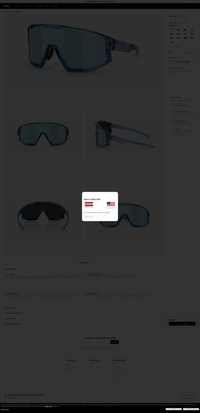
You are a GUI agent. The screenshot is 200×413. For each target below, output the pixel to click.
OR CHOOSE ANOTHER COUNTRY (97, 212)
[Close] (116, 194)
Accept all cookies (191, 409)
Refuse (174, 409)
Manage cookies (5, 409)
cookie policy (48, 406)
